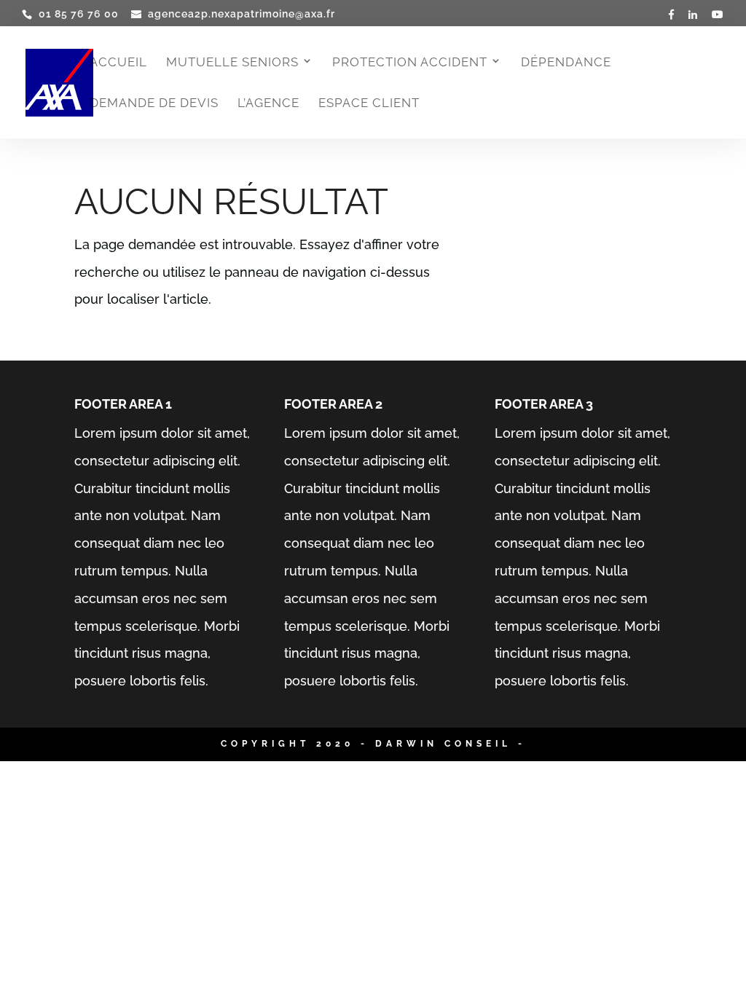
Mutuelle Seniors (232, 63)
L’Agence (268, 104)
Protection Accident (409, 63)
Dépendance (566, 63)
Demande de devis (154, 104)
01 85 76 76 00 (79, 14)
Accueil (118, 63)
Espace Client (369, 104)
